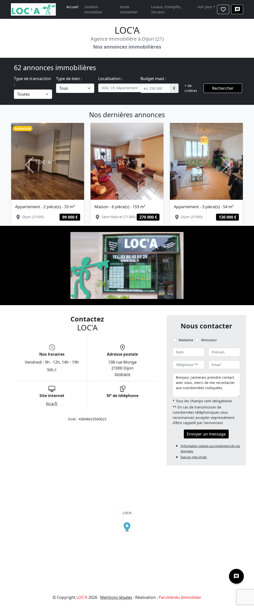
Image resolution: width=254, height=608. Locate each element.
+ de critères (191, 88)
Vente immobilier (129, 9)
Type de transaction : (32, 81)
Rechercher (223, 88)
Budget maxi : (153, 78)
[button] (29, 165)
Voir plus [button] (205, 6)
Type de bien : (69, 78)
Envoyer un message (206, 434)
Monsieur (209, 340)
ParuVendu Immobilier (180, 597)
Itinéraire (122, 374)
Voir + (52, 369)
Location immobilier (93, 9)
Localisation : (110, 78)
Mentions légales (116, 597)
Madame (186, 340)
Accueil (72, 6)
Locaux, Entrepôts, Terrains (166, 9)
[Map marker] (127, 527)
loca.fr (52, 403)
